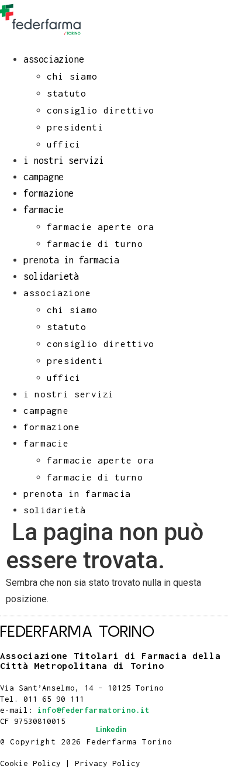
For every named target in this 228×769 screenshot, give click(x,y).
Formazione (48, 193)
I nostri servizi (63, 160)
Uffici (64, 144)
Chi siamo (72, 76)
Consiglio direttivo (100, 110)
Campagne (43, 176)
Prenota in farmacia (71, 260)
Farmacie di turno (95, 243)
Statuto (67, 93)
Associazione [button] (53, 59)
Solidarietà (51, 276)
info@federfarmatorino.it (93, 710)
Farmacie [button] (43, 209)
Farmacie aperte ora (100, 226)
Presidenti (75, 127)
